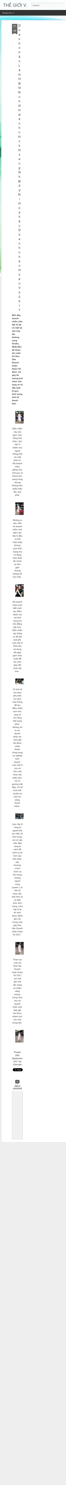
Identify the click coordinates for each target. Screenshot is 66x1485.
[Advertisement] (39, 72)
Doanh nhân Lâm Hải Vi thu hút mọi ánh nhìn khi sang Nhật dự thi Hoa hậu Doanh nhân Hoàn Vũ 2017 (19, 167)
